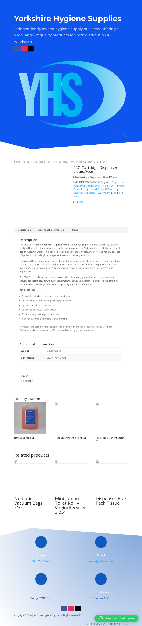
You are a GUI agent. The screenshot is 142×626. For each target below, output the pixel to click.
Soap (101, 189)
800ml (108, 189)
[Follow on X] (31, 48)
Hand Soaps (61, 161)
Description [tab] (24, 229)
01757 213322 (41, 561)
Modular (121, 185)
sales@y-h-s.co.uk (101, 561)
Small (94, 189)
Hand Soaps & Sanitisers (43, 161)
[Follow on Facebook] (17, 48)
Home (17, 161)
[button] (116, 618)
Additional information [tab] (51, 229)
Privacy (124, 624)
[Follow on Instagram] (24, 48)
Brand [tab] (75, 229)
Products (26, 161)
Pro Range (78, 201)
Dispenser (119, 189)
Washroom (104, 192)
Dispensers (118, 182)
